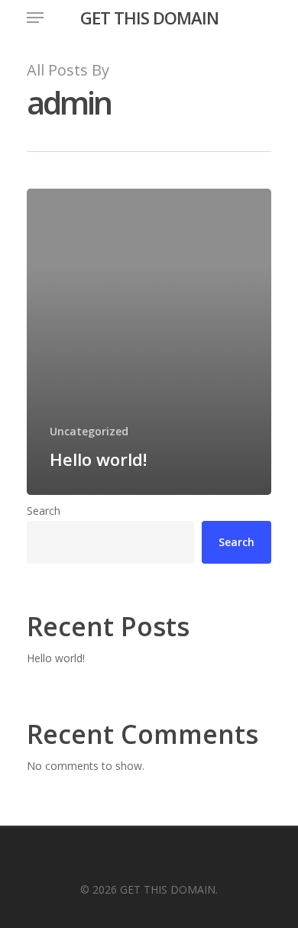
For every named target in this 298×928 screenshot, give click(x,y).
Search (43, 510)
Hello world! (56, 658)
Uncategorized (89, 431)
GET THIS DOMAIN (149, 17)
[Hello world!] (149, 342)
